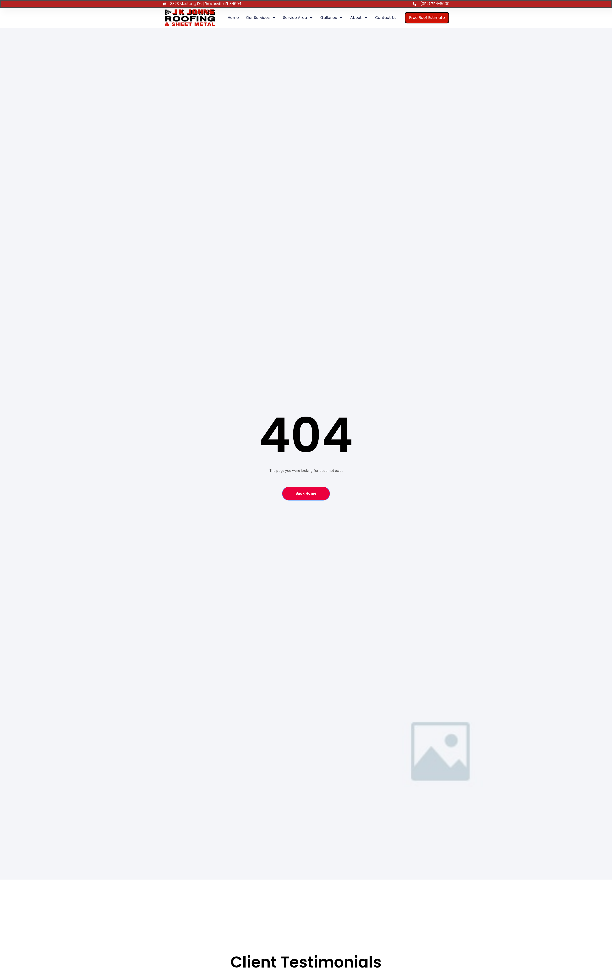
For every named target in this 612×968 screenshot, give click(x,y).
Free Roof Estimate (427, 17)
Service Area (295, 17)
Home (233, 17)
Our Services (258, 17)
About (356, 17)
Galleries (328, 17)
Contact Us (385, 17)
